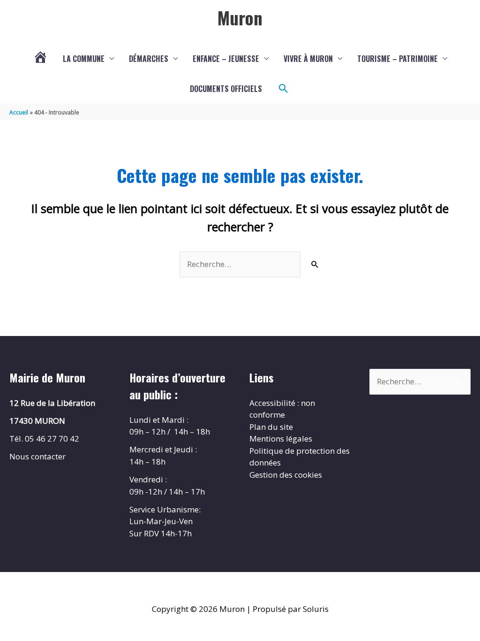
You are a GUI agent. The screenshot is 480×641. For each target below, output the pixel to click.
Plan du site (271, 426)
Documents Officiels (226, 88)
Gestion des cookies (285, 474)
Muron (240, 17)
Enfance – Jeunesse (226, 58)
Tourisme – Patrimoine (397, 58)
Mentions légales (280, 438)
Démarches (148, 58)
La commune (84, 58)
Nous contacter (37, 456)
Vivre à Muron (308, 58)
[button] (284, 89)
